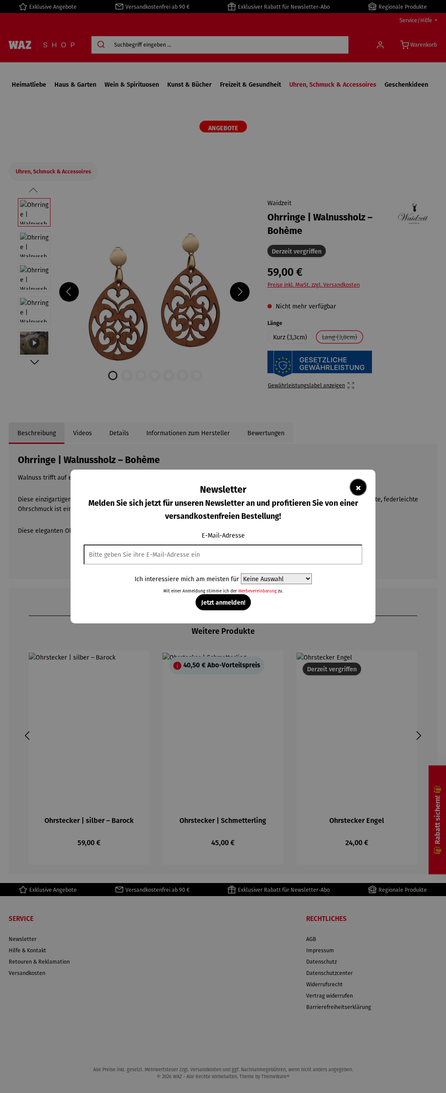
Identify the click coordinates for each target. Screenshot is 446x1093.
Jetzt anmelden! (223, 602)
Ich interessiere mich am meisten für (187, 578)
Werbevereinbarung (257, 591)
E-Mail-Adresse (223, 535)
